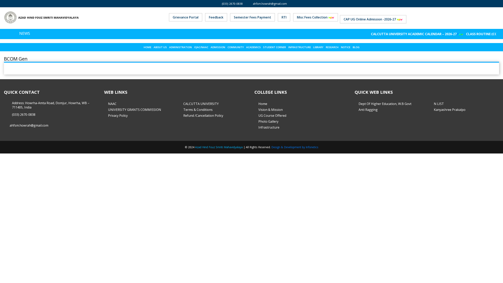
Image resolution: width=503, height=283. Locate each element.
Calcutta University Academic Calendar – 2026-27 (408, 34)
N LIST (439, 104)
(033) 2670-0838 (232, 4)
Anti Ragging (368, 110)
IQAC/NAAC (201, 47)
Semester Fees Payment (252, 17)
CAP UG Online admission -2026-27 (370, 19)
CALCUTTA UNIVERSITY (201, 104)
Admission (218, 47)
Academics (253, 47)
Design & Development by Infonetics (294, 147)
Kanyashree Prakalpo (449, 110)
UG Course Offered (272, 115)
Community (236, 47)
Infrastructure (299, 47)
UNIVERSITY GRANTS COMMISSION (134, 110)
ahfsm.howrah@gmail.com (270, 4)
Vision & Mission (270, 110)
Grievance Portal (185, 17)
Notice (345, 47)
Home (147, 47)
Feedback (216, 17)
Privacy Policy (118, 115)
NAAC (112, 104)
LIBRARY (318, 47)
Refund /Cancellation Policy (203, 115)
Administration (180, 47)
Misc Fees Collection (312, 17)
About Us (160, 47)
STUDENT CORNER (274, 47)
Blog (356, 47)
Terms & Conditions (198, 110)
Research (332, 47)
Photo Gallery (268, 121)
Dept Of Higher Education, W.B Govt (385, 104)
